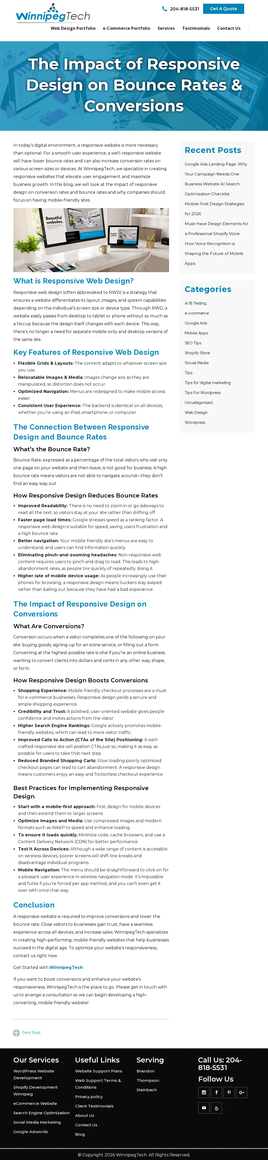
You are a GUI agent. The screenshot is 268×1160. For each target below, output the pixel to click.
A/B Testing (195, 303)
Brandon (145, 1070)
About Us (84, 1115)
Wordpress (195, 422)
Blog (80, 1134)
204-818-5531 (184, 9)
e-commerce (197, 313)
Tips (188, 372)
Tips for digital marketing (208, 382)
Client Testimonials (94, 1106)
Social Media (197, 363)
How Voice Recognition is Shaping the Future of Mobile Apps (214, 253)
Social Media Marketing (37, 1122)
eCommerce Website (35, 1103)
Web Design (196, 412)
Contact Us (86, 1124)
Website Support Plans (98, 1070)
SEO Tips (193, 343)
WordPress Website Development (33, 1074)
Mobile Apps (196, 333)
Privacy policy (89, 1096)
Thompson (148, 1080)
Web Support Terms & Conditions (98, 1084)
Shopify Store (197, 353)
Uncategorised (199, 402)
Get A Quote (223, 8)
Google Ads (196, 323)
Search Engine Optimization (41, 1112)
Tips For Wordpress (203, 392)
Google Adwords (30, 1131)
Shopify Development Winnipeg (35, 1090)
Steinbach (147, 1089)
